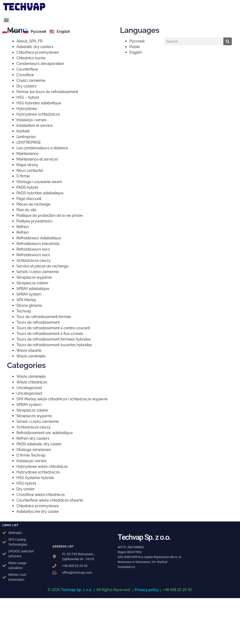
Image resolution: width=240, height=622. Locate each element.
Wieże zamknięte (31, 356)
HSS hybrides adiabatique (38, 103)
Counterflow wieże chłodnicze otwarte (49, 500)
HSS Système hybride (35, 478)
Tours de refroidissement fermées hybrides (53, 339)
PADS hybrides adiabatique (39, 193)
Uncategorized (29, 388)
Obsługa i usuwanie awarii (39, 182)
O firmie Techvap (30, 455)
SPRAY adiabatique (32, 288)
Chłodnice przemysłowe (37, 52)
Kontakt (23, 131)
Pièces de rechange (33, 204)
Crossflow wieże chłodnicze (40, 494)
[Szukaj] (227, 41)
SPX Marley (26, 300)
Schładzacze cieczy (33, 260)
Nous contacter (29, 170)
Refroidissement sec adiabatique (44, 433)
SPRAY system (28, 294)
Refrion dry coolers (32, 438)
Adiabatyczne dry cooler (37, 511)
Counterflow (27, 69)
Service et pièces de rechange (42, 266)
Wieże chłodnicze (31, 382)
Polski (134, 47)
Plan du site (26, 210)
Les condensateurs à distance (42, 148)
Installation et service (34, 125)
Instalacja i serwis (31, 120)
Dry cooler (25, 489)
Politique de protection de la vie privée (49, 215)
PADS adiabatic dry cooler (39, 444)
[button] (6, 20)
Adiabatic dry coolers (34, 47)
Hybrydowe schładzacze (38, 114)
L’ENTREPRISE (28, 142)
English (135, 52)
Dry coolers (26, 86)
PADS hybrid (27, 187)
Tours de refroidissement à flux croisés (49, 333)
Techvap (23, 311)
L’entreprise (26, 137)
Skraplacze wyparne (34, 277)
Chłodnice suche (30, 58)
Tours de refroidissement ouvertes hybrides (54, 345)
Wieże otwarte (28, 350)
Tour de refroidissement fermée (43, 317)
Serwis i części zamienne (37, 272)
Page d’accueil (28, 198)
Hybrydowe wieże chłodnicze (42, 466)
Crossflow (25, 75)
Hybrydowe (26, 108)
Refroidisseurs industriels (38, 243)
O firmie (23, 176)
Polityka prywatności (34, 221)
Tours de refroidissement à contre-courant (53, 328)
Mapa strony (27, 165)
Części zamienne (30, 80)
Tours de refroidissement (38, 322)
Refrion (22, 227)
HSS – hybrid (27, 97)
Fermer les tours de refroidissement (47, 92)
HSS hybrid (26, 483)
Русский (137, 41)
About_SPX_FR (29, 41)
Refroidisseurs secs (33, 249)
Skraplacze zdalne (32, 283)
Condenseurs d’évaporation (40, 63)
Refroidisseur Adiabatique (38, 238)
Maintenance (27, 153)
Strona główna (29, 305)
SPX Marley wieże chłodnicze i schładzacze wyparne (62, 399)
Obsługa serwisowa (33, 449)
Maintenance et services (37, 159)
